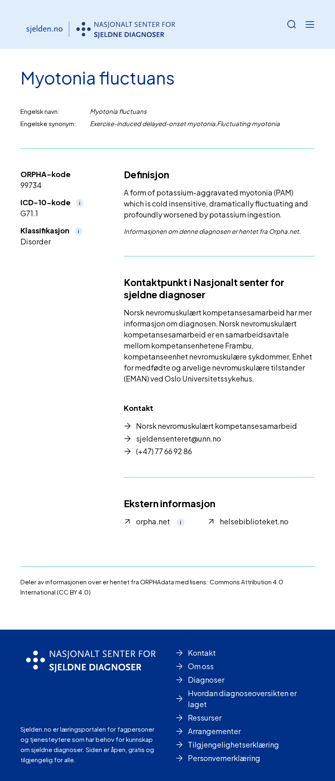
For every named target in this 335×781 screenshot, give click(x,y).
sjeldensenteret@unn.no (178, 438)
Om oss (201, 666)
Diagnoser (206, 679)
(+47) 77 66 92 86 (164, 451)
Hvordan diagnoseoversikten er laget (242, 698)
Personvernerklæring (224, 758)
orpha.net (153, 521)
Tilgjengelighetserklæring (233, 744)
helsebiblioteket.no (254, 521)
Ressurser (204, 717)
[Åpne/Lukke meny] (310, 24)
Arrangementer (214, 731)
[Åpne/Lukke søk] (292, 24)
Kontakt (202, 652)
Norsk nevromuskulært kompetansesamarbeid (216, 425)
